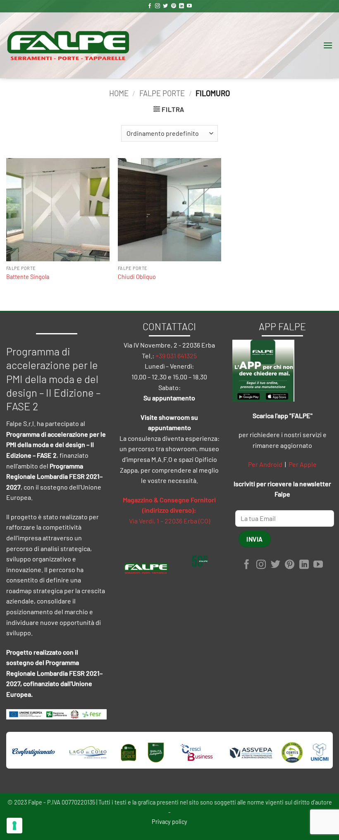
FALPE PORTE (162, 93)
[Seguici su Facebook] (149, 6)
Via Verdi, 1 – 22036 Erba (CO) (169, 521)
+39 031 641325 (176, 356)
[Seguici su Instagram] (157, 6)
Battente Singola (27, 276)
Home (119, 93)
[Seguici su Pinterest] (173, 6)
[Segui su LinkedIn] (181, 6)
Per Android (265, 464)
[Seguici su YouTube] (189, 6)
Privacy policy (169, 821)
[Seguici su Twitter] (165, 6)
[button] (328, 45)
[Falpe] (68, 45)
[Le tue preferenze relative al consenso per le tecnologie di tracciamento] (14, 825)
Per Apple (303, 464)
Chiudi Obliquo (137, 276)
